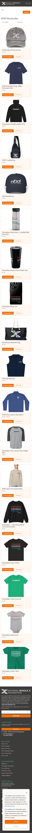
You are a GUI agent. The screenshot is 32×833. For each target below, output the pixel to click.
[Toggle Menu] (29, 3)
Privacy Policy (11, 806)
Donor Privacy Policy (6, 753)
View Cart (26, 12)
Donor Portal (4, 755)
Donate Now (16, 729)
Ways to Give (4, 744)
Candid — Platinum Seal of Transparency (13, 731)
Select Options (9, 57)
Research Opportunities (7, 773)
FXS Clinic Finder (5, 768)
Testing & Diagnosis (5, 775)
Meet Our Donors (5, 748)
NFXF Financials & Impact (7, 751)
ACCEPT (16, 822)
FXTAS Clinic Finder (6, 770)
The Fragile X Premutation (7, 766)
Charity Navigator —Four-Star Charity (8, 734)
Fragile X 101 (4, 763)
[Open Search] (26, 4)
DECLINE (16, 826)
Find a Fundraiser (5, 746)
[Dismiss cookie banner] (26, 792)
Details (19, 56)
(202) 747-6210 (4, 788)
